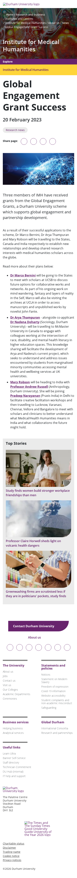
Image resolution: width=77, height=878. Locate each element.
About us (35, 637)
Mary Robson (20, 382)
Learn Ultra (9, 753)
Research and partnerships (57, 733)
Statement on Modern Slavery (54, 680)
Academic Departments (16, 694)
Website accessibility (53, 695)
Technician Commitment (17, 767)
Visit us (7, 685)
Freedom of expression (54, 686)
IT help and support (14, 776)
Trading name (11, 852)
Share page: (10, 141)
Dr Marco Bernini (23, 275)
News (65, 23)
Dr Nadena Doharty (24, 322)
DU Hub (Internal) (13, 771)
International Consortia (54, 728)
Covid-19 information (53, 691)
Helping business (13, 728)
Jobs (5, 676)
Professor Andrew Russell (29, 387)
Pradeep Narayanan (25, 396)
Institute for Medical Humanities (25, 23)
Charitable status (13, 843)
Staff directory (11, 762)
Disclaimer (9, 847)
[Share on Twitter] (33, 141)
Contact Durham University (34, 626)
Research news (15, 130)
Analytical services (13, 733)
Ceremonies (10, 698)
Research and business (30, 14)
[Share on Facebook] (43, 141)
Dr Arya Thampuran (25, 317)
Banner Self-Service (14, 758)
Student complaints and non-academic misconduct (56, 701)
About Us (54, 23)
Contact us (9, 680)
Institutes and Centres (19, 18)
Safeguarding (48, 707)
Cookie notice (11, 856)
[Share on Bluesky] (24, 143)
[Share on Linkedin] (52, 141)
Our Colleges (10, 689)
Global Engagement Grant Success (26, 27)
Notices (45, 674)
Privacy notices (12, 860)
